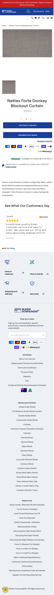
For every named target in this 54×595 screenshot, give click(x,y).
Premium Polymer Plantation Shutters (27, 429)
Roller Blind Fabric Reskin (27, 473)
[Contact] (36, 18)
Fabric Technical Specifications (27, 557)
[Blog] (39, 18)
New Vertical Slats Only (27, 481)
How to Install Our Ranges (27, 553)
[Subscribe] (43, 335)
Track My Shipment (27, 518)
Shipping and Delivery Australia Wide (27, 363)
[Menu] (51, 18)
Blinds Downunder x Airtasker (27, 522)
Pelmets (27, 433)
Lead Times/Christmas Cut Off (27, 513)
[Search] (43, 17)
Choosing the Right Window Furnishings (27, 540)
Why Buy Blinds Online (27, 527)
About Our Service (27, 359)
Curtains (27, 424)
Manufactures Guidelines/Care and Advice (27, 570)
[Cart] (48, 17)
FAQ (27, 381)
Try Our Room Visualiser (27, 509)
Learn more (11, 167)
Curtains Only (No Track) (27, 490)
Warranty (27, 376)
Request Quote (44, 141)
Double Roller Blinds (27, 416)
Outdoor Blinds (27, 464)
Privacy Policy (27, 372)
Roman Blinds (27, 438)
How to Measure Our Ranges (27, 544)
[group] (9, 87)
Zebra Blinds (27, 446)
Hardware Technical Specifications (27, 562)
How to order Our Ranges (27, 549)
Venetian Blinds (27, 451)
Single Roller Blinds (27, 407)
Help (47, 11)
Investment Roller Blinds (27, 420)
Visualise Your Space (27, 135)
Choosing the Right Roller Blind (27, 531)
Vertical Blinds (27, 442)
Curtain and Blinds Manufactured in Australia (27, 388)
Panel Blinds (27, 455)
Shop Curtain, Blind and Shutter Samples (27, 505)
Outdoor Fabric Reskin (27, 468)
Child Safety (27, 566)
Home (4, 26)
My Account (38, 11)
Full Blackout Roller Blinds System (27, 411)
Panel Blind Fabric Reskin (27, 477)
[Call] (32, 18)
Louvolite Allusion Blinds (27, 459)
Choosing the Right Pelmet (27, 535)
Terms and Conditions (27, 368)
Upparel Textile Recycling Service (27, 575)
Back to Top (7, 248)
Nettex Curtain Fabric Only (27, 486)
